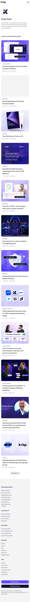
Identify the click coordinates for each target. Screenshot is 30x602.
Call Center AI (5, 510)
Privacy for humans (5, 569)
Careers (3, 545)
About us (3, 543)
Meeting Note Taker (5, 497)
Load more (14, 473)
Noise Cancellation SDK (6, 531)
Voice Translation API (6, 533)
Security (3, 562)
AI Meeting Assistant (7, 487)
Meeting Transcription (6, 495)
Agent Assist (4, 520)
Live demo (3, 550)
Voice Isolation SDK (5, 528)
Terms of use (4, 565)
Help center (4, 552)
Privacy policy (4, 567)
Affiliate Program (5, 555)
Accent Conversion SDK (6, 535)
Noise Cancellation (5, 490)
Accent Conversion (5, 492)
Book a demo (15, 582)
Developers (4, 525)
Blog (2, 548)
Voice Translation (5, 518)
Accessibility (4, 572)
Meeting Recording (5, 499)
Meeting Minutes (5, 502)
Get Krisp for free (15, 586)
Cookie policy (4, 574)
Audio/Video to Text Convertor (5, 505)
